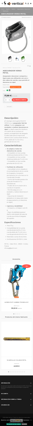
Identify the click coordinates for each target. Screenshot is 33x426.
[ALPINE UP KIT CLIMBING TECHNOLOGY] (16, 281)
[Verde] (7, 90)
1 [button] (13, 313)
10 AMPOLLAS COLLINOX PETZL (16, 360)
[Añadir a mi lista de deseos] (28, 66)
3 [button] (17, 313)
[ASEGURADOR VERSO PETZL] (10, 59)
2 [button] (15, 313)
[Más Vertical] (14, 3)
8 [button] (20, 371)
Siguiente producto (26, 17)
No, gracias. (24, 424)
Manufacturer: (15, 67)
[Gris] (9, 90)
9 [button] (22, 371)
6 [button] (17, 371)
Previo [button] (3, 37)
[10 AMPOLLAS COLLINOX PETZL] (16, 339)
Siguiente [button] (29, 37)
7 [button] (19, 371)
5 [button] (15, 371)
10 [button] (24, 371)
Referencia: (5, 67)
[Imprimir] (30, 66)
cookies (17, 420)
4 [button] (19, 313)
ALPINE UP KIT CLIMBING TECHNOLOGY (17, 302)
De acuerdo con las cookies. (14, 424)
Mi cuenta (4, 393)
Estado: (4, 84)
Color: (4, 90)
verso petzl (9, 106)
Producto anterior (6, 17)
